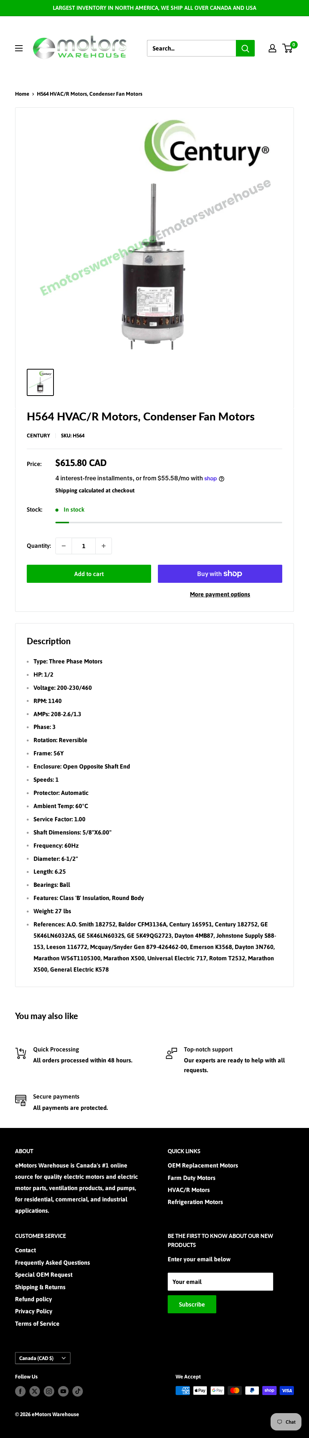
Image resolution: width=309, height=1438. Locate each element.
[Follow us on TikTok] (77, 1391)
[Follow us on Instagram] (49, 1391)
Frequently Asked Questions (52, 1262)
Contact (25, 1250)
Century (38, 435)
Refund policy (33, 1299)
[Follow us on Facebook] (20, 1391)
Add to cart (89, 573)
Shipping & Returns (40, 1287)
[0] (287, 48)
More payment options (220, 594)
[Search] (245, 48)
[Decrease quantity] (64, 546)
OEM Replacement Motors (203, 1165)
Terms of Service (37, 1323)
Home (22, 94)
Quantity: (39, 545)
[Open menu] (19, 48)
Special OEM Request (43, 1274)
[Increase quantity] (104, 546)
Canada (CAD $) (36, 1358)
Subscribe (192, 1304)
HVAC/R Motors (189, 1189)
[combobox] (191, 48)
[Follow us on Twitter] (34, 1391)
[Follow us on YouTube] (63, 1391)
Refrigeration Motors (195, 1201)
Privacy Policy (33, 1311)
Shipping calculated (79, 490)
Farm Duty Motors (192, 1177)
